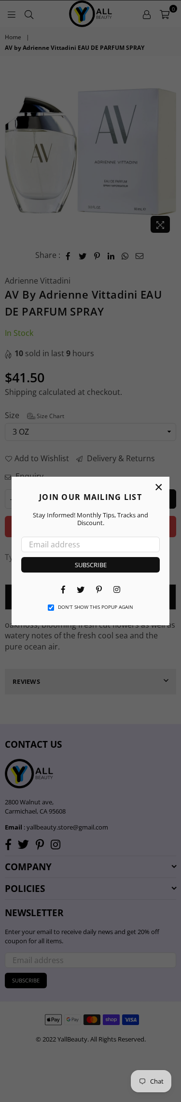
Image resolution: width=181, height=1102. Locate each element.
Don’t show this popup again (95, 607)
